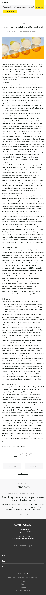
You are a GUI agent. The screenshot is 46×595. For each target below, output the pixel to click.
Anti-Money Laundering (23, 590)
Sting (16, 98)
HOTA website (22, 325)
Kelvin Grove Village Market (18, 410)
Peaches (14, 291)
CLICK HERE (6, 446)
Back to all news (23, 474)
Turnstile (15, 131)
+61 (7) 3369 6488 (24, 536)
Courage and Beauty (19, 340)
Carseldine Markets (30, 412)
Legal (23, 584)
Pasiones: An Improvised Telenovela (17, 180)
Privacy (23, 581)
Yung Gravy (11, 126)
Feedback (23, 587)
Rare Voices (14, 190)
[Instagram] (21, 545)
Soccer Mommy (31, 149)
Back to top (24, 573)
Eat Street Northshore (22, 418)
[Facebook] (22, 455)
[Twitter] (26, 455)
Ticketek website (28, 95)
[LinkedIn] (25, 545)
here (8, 105)
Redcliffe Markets (26, 415)
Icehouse (9, 113)
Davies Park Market (15, 412)
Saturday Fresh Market (18, 407)
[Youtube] (30, 545)
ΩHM (9, 276)
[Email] (31, 455)
